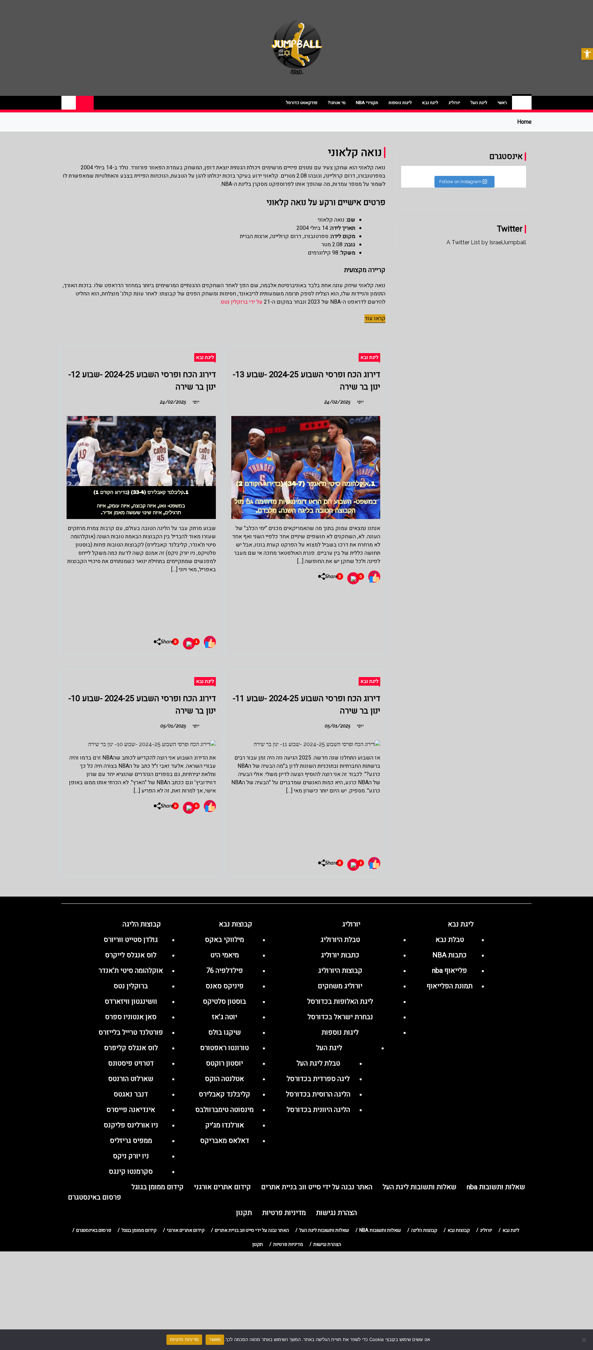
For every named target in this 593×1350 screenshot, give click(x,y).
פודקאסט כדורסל (301, 102)
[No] (584, 1339)
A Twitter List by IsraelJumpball (486, 242)
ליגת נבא (430, 102)
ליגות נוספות (400, 102)
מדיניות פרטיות (184, 1339)
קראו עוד (374, 318)
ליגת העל (478, 102)
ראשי (502, 102)
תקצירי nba (367, 102)
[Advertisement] (141, 602)
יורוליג (454, 102)
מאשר (215, 1339)
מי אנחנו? (337, 102)
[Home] (522, 103)
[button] (587, 54)
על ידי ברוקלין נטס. (241, 302)
